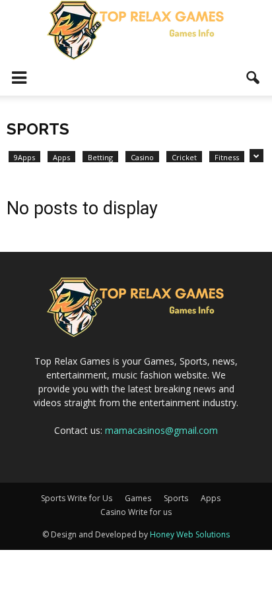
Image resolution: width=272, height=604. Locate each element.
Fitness (227, 157)
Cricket (184, 157)
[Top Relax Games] (136, 30)
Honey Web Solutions (190, 534)
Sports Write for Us (76, 498)
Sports (176, 498)
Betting (100, 157)
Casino (142, 157)
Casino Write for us (136, 512)
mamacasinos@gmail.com (161, 430)
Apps (61, 157)
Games (138, 498)
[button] (253, 78)
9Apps (24, 157)
